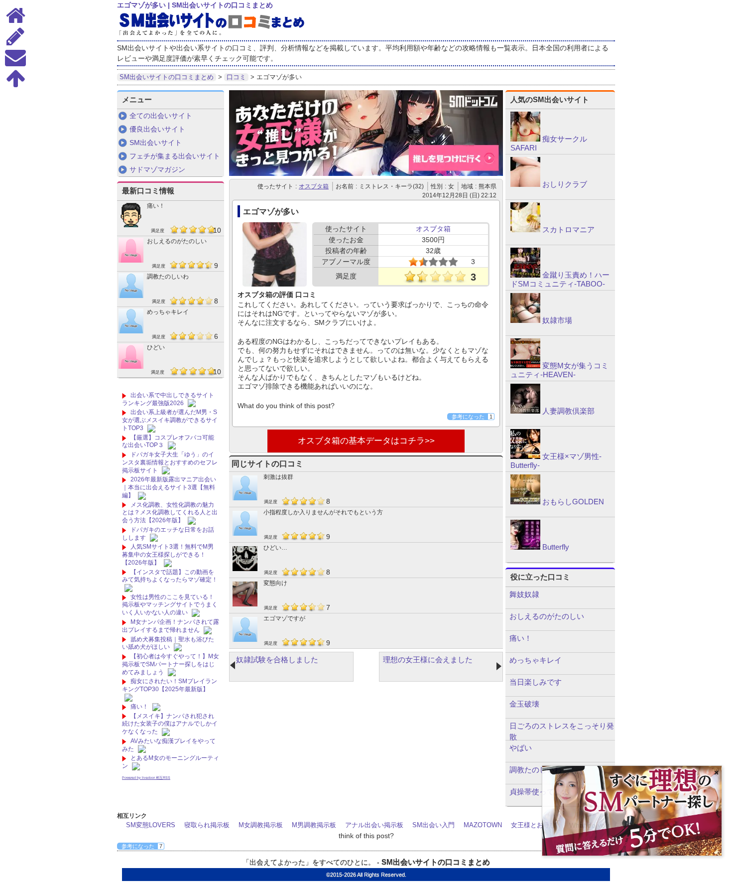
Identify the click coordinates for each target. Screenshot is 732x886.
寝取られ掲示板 (207, 825)
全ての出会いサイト (160, 116)
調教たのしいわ (168, 276)
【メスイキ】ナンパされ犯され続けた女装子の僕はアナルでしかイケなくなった (170, 724)
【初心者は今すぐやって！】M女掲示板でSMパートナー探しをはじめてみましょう (170, 664)
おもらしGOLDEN (573, 501)
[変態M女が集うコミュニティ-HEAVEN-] (525, 366)
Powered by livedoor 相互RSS (146, 777)
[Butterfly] (525, 547)
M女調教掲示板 (261, 825)
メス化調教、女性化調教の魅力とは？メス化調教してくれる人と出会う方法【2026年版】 (170, 512)
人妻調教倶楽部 (568, 411)
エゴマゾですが (284, 618)
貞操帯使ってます (539, 791)
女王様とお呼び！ (537, 825)
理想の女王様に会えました (428, 659)
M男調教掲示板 (314, 825)
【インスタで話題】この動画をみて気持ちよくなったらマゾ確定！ (170, 576)
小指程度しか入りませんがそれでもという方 (323, 512)
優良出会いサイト (157, 129)
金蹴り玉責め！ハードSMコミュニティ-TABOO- (560, 279)
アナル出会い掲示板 (374, 825)
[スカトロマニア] (525, 230)
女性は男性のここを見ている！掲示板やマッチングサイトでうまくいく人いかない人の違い (170, 604)
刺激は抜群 (278, 476)
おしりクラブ (564, 184)
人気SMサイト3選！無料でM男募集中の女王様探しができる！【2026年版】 (168, 554)
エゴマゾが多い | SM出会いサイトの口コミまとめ (195, 5)
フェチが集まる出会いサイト (174, 156)
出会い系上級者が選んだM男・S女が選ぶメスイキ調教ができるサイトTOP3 (170, 420)
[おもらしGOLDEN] (525, 502)
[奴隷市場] (525, 320)
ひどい (156, 347)
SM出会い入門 (433, 825)
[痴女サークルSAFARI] (525, 139)
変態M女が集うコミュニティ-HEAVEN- (559, 370)
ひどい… (275, 547)
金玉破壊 (524, 704)
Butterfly (555, 547)
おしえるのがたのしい (177, 241)
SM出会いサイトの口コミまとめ (435, 862)
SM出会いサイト (155, 143)
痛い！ (156, 205)
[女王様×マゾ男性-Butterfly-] (525, 456)
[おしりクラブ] (525, 184)
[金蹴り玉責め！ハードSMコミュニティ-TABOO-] (525, 275)
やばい (520, 747)
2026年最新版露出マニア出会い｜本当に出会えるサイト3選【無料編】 (169, 487)
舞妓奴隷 (524, 594)
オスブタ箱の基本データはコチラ (361, 440)
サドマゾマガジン (157, 169)
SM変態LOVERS (150, 825)
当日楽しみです (535, 682)
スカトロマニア (568, 229)
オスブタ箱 (314, 186)
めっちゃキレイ (168, 311)
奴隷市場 (557, 320)
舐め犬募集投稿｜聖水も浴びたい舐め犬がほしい (168, 643)
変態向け (275, 583)
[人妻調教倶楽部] (525, 411)
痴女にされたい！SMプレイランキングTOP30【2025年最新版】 (169, 685)
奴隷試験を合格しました (277, 659)
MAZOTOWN (483, 825)
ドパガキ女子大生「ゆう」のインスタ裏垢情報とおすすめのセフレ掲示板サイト (170, 462)
